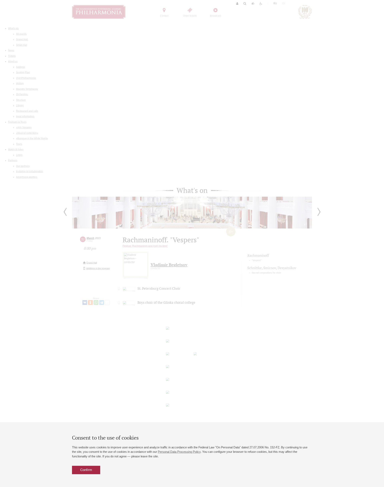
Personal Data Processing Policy (179, 451)
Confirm (86, 470)
